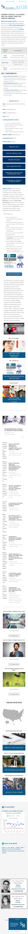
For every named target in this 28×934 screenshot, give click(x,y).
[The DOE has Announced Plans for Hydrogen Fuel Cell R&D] (5, 592)
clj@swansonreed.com (17, 904)
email (4, 198)
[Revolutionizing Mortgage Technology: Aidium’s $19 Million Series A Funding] (5, 450)
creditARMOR (9, 238)
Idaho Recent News (17, 600)
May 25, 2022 (12, 542)
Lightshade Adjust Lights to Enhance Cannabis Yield (15, 575)
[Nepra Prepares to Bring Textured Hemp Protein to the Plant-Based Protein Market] (5, 560)
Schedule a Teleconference (14, 274)
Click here (16, 206)
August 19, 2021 (12, 578)
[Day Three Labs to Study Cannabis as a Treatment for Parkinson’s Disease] (5, 523)
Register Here (15, 635)
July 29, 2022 (11, 522)
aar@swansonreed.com (18, 889)
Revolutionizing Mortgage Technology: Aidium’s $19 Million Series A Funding (15, 446)
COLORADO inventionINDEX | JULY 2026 (12, 811)
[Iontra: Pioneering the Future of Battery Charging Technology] (5, 490)
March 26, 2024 (12, 472)
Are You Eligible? (10, 1)
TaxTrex (19, 241)
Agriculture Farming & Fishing (15, 544)
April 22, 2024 (12, 451)
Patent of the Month (10, 843)
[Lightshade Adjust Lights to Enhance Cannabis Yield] (5, 577)
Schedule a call (23, 1)
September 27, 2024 (8, 432)
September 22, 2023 (13, 492)
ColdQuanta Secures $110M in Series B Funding (16, 505)
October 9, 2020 (12, 593)
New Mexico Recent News (14, 602)
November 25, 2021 (13, 561)
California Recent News (14, 595)
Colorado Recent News (10, 434)
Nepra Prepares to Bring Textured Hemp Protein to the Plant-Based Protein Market (16, 557)
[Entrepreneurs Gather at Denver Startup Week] (14, 421)
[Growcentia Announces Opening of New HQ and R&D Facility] (5, 542)
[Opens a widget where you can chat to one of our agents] (17, 925)
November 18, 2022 (13, 508)
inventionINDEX (9, 807)
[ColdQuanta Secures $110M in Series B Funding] (5, 506)
